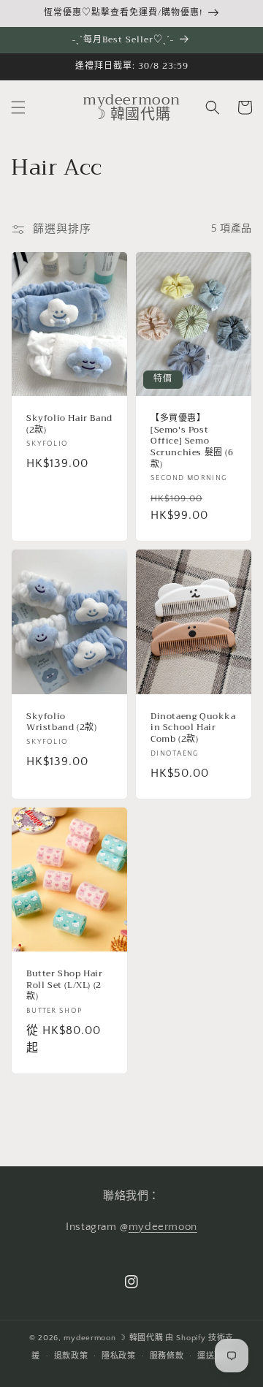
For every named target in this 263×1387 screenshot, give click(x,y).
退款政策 (71, 1356)
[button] (18, 107)
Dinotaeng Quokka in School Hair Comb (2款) (193, 728)
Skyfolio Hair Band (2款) (69, 424)
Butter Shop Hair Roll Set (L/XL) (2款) (64, 985)
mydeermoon (163, 1226)
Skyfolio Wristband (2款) (61, 722)
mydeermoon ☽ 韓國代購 (113, 1338)
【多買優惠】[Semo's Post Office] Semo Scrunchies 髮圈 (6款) (192, 441)
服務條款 (167, 1356)
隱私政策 (119, 1356)
